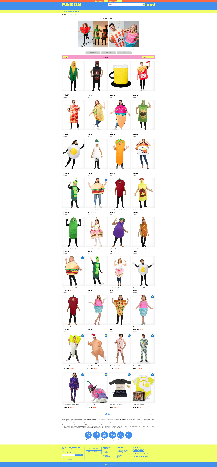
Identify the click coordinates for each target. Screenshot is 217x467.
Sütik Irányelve (120, 454)
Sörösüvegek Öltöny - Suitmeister (140, 365)
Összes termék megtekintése (148, 414)
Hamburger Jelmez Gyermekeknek (70, 287)
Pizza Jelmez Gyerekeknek (115, 326)
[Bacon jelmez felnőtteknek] (73, 115)
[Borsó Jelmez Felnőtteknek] (97, 271)
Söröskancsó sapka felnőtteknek (117, 93)
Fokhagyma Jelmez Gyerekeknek (94, 170)
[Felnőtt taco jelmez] (97, 115)
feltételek (70, 458)
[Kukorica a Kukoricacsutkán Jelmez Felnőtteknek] (73, 76)
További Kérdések (106, 456)
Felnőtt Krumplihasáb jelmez (139, 93)
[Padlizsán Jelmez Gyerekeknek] (120, 232)
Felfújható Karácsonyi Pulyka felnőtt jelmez (96, 365)
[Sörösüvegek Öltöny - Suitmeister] (143, 349)
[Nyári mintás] (73, 387)
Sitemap (119, 456)
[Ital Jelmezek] (100, 34)
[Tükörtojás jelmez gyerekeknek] (143, 271)
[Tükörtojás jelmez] (73, 154)
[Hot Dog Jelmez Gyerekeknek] (143, 232)
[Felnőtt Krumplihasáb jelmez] (143, 76)
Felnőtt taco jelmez (91, 132)
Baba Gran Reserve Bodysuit (116, 404)
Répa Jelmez (113, 170)
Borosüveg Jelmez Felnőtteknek (94, 93)
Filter (66, 57)
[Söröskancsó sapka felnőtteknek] (120, 76)
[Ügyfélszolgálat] (151, 5)
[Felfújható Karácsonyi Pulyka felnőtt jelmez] (97, 349)
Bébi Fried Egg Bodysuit (138, 404)
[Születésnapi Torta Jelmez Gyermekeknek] (97, 232)
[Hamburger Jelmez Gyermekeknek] (73, 271)
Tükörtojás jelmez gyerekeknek (139, 287)
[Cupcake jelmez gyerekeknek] (143, 310)
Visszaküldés (105, 455)
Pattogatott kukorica (116, 49)
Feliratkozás (79, 454)
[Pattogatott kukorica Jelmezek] (116, 34)
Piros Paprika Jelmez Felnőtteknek (117, 209)
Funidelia (63, 11)
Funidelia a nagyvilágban (122, 450)
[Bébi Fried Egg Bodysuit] (143, 387)
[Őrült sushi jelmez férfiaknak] (120, 349)
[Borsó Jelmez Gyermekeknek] (73, 193)
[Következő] (111, 414)
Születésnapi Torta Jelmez (115, 287)
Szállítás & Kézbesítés (107, 454)
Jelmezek (68, 11)
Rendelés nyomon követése (94, 452)
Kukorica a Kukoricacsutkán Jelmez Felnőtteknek (71, 93)
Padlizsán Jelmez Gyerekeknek (116, 248)
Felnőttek (93, 52)
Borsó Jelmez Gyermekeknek (69, 209)
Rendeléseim (105, 451)
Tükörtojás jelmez (67, 170)
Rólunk (118, 457)
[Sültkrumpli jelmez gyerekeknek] (73, 349)
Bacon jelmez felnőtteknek (69, 132)
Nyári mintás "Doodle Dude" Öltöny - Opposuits (71, 405)
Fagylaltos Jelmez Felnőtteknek (117, 132)
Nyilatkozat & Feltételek (122, 451)
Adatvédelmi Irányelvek (122, 452)
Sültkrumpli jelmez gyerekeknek (70, 365)
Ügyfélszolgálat (94, 448)
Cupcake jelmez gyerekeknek (139, 326)
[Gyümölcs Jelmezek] (85, 34)
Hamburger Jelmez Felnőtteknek (94, 209)
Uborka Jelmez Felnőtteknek (69, 248)
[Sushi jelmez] (143, 154)
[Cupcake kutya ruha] (97, 387)
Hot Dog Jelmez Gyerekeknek (139, 248)
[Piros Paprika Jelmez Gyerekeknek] (73, 310)
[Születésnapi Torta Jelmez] (120, 271)
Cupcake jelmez (90, 326)
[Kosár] (153, 5)
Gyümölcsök (85, 49)
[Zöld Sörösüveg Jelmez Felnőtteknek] (143, 115)
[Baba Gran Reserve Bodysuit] (120, 387)
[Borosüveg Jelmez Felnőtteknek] (97, 76)
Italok (100, 49)
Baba (124, 52)
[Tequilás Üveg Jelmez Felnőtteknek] (143, 193)
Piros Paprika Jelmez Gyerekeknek (70, 326)
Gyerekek (108, 52)
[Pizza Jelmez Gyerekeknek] (120, 310)
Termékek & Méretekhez (108, 452)
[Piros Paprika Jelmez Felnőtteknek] (120, 193)
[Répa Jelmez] (120, 154)
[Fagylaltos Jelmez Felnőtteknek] (120, 115)
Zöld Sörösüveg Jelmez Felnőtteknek (141, 132)
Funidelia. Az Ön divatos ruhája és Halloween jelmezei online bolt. (72, 4)
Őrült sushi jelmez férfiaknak (116, 365)
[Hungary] (134, 450)
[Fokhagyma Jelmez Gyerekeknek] (97, 154)
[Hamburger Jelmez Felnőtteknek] (97, 193)
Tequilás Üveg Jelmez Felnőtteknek (140, 209)
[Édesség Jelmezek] (131, 34)
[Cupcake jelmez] (97, 310)
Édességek (131, 49)
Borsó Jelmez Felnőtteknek (92, 287)
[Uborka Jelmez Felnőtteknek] (73, 232)
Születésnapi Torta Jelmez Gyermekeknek (96, 248)
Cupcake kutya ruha (91, 404)
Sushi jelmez (136, 170)
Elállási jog (119, 455)
